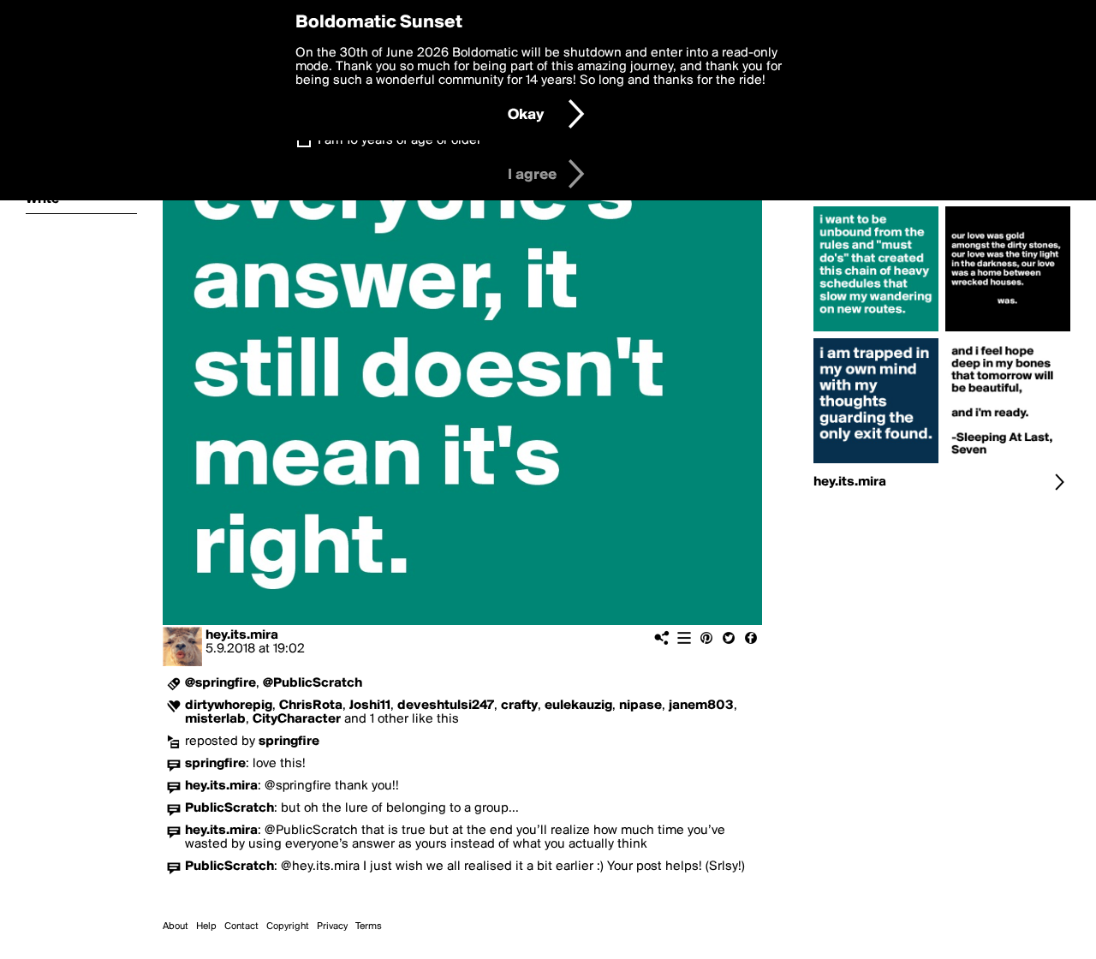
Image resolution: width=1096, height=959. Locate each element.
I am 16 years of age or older (399, 140)
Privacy (332, 926)
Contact (241, 926)
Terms (368, 926)
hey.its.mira (242, 635)
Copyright (287, 926)
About (175, 926)
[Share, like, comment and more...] (875, 331)
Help (206, 926)
